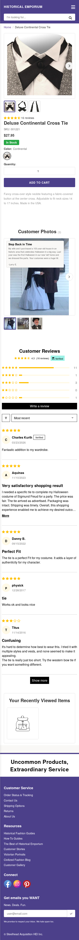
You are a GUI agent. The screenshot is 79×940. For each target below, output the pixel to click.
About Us (9, 816)
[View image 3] (34, 106)
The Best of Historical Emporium (23, 844)
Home (7, 27)
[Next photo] (69, 277)
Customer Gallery (14, 865)
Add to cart (39, 182)
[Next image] (69, 66)
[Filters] (6, 418)
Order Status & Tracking (18, 795)
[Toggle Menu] (72, 7)
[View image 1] (9, 106)
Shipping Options (14, 806)
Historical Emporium (23, 7)
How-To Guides (13, 838)
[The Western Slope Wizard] (36, 323)
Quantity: (10, 164)
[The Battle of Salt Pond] (23, 323)
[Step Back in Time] (10, 323)
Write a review (39, 406)
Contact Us (10, 800)
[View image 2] (22, 106)
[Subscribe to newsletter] (71, 913)
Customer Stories (14, 849)
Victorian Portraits (14, 854)
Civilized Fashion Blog (17, 860)
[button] (12, 118)
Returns (8, 811)
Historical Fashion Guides (19, 833)
